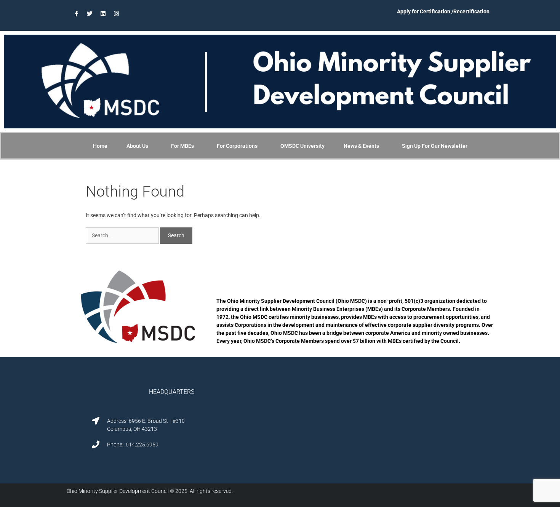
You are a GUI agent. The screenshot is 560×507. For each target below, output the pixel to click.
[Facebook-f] (76, 13)
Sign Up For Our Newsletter (434, 146)
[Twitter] (89, 13)
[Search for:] (123, 235)
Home (100, 146)
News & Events (361, 146)
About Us (137, 146)
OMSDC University (302, 146)
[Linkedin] (103, 13)
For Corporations (237, 146)
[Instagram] (116, 13)
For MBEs (182, 146)
